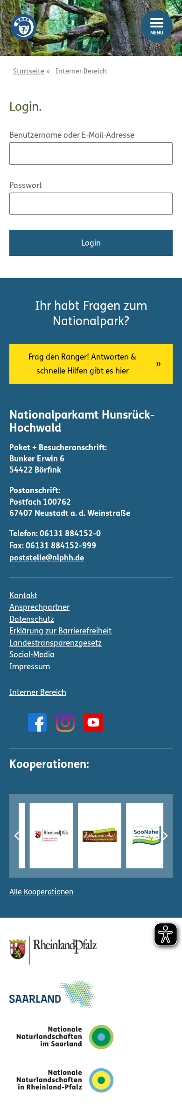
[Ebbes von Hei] (92, 835)
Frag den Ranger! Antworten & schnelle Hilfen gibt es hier (82, 364)
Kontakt (23, 596)
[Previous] (17, 836)
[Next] (164, 836)
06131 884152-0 (70, 534)
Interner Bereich (37, 693)
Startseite (28, 71)
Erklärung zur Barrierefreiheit (60, 631)
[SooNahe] (140, 835)
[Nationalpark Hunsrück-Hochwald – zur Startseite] (23, 20)
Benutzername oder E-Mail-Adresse (71, 136)
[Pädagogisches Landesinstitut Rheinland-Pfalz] (43, 835)
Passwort (25, 186)
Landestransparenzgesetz (55, 643)
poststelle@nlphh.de (46, 558)
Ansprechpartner (39, 608)
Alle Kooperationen (41, 892)
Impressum (29, 667)
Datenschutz (31, 620)
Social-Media (32, 655)
